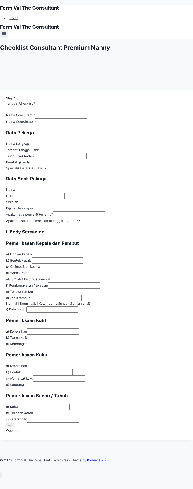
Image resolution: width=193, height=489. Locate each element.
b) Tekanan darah (19, 413)
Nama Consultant (20, 115)
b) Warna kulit (16, 337)
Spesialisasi (15, 168)
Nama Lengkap (17, 144)
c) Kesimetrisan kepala (23, 267)
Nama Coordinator (21, 122)
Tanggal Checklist (20, 103)
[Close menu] (1, 475)
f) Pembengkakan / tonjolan (27, 285)
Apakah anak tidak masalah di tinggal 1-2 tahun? (43, 221)
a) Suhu (12, 407)
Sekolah (12, 202)
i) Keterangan (16, 309)
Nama (10, 189)
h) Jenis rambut (18, 298)
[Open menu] (4, 34)
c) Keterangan (16, 419)
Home (13, 18)
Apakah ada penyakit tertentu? (29, 214)
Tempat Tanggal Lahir (22, 150)
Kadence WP (96, 460)
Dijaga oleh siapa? (20, 208)
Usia (9, 196)
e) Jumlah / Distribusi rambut (28, 279)
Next (10, 425)
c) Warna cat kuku (19, 378)
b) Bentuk (13, 372)
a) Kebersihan (16, 331)
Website (12, 431)
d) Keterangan (17, 344)
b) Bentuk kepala (19, 260)
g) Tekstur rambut (19, 292)
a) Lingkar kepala (19, 254)
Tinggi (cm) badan (20, 156)
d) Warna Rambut (19, 273)
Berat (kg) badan (19, 162)
